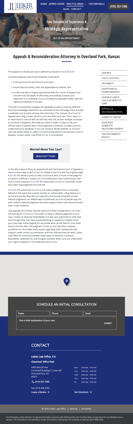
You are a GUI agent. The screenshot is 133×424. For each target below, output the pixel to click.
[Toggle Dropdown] (85, 4)
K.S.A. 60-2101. (68, 71)
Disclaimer (86, 408)
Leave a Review (38, 392)
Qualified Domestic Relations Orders (112, 125)
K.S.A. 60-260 (37, 181)
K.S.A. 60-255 (14, 190)
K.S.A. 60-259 (14, 175)
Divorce (106, 72)
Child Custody (110, 78)
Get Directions (81, 392)
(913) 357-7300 (42, 381)
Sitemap (74, 408)
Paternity (108, 83)
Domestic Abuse (111, 117)
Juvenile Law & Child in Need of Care (111, 100)
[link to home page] (20, 6)
